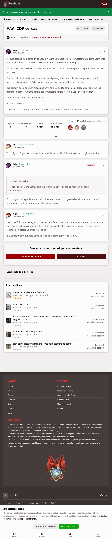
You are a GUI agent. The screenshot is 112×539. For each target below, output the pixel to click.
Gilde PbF (12, 400)
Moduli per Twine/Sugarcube (27, 331)
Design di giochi (30, 307)
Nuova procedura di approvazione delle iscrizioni (28, 12)
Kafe (13, 37)
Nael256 (17, 295)
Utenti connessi (64, 404)
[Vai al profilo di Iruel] (77, 127)
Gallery (11, 413)
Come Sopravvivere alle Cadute (28, 292)
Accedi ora (81, 256)
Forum (10, 395)
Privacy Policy (21, 503)
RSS (54, 503)
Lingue (8, 503)
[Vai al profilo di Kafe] (8, 37)
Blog (9, 404)
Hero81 (16, 307)
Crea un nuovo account (31, 256)
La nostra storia (64, 386)
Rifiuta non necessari (46, 526)
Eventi (60, 408)
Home (10, 386)
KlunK (15, 214)
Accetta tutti (70, 526)
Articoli (10, 391)
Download (12, 408)
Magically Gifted (21, 304)
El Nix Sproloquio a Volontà (35, 295)
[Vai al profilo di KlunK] (70, 127)
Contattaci (34, 503)
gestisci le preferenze (26, 518)
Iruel (15, 145)
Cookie (45, 503)
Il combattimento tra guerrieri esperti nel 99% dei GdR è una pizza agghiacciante (46, 318)
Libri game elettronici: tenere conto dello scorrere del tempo (43, 343)
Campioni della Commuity (68, 395)
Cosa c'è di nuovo (65, 391)
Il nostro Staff (63, 400)
